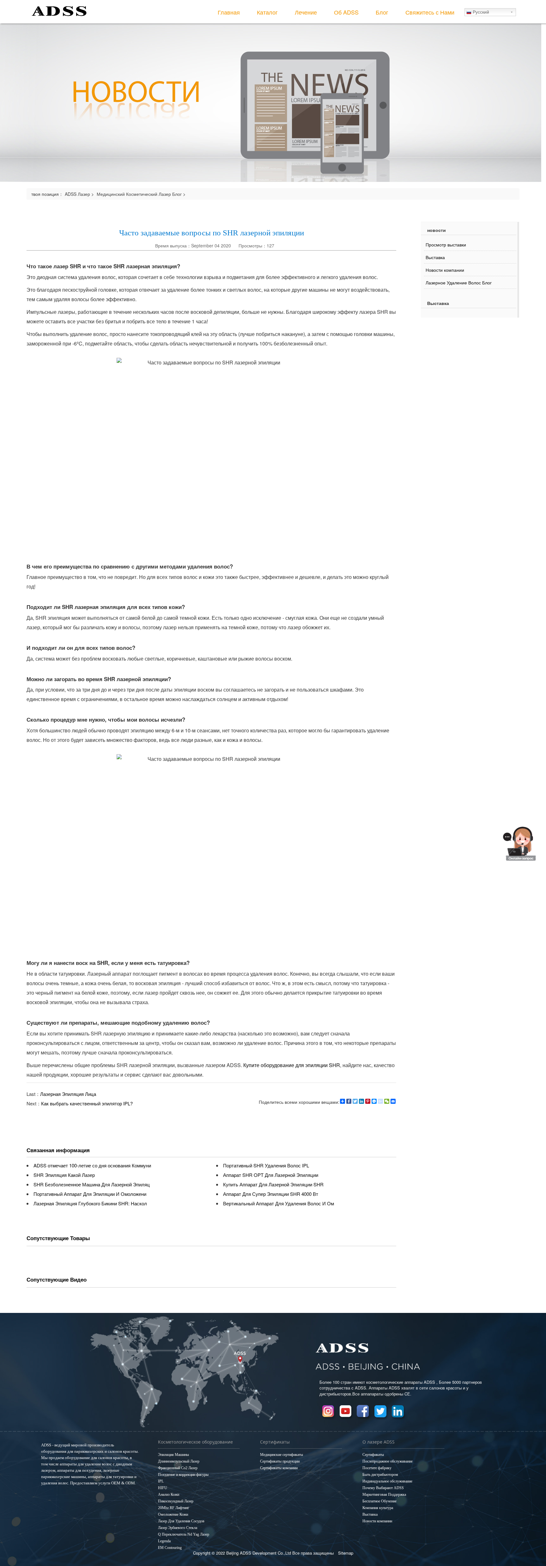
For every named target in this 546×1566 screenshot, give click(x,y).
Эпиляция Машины (173, 1454)
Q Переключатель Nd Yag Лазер (183, 1534)
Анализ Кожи (168, 1494)
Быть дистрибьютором (380, 1474)
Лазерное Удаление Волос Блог (459, 282)
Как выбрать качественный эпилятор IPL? (87, 1103)
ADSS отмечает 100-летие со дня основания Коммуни (92, 1165)
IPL (161, 1481)
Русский (480, 12)
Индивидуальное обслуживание (387, 1481)
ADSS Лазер (77, 194)
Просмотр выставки (446, 244)
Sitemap (345, 1553)
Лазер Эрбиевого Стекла (177, 1528)
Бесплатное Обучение (379, 1501)
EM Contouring (170, 1547)
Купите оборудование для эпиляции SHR (291, 1065)
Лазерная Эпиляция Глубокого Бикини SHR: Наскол (90, 1203)
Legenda (164, 1541)
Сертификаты (373, 1454)
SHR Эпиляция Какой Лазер (64, 1174)
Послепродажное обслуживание (387, 1461)
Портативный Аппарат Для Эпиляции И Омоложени (89, 1193)
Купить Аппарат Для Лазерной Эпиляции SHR (273, 1184)
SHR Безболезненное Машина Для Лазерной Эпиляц (91, 1184)
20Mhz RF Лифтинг (173, 1508)
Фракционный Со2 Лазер (177, 1468)
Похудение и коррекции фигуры (183, 1474)
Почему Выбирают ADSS (383, 1488)
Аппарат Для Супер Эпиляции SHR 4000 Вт (270, 1193)
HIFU (162, 1488)
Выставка (435, 257)
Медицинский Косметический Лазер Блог (139, 194)
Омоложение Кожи (173, 1514)
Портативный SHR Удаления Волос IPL (266, 1165)
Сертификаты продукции (280, 1461)
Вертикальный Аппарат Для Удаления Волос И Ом (278, 1203)
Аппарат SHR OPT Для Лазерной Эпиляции (270, 1174)
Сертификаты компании (279, 1468)
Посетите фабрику (376, 1468)
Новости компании (445, 270)
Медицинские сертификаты (281, 1454)
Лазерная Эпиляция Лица (68, 1094)
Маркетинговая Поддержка (384, 1494)
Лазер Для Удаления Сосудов (181, 1521)
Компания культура (377, 1508)
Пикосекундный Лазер (175, 1501)
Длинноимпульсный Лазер (178, 1461)
